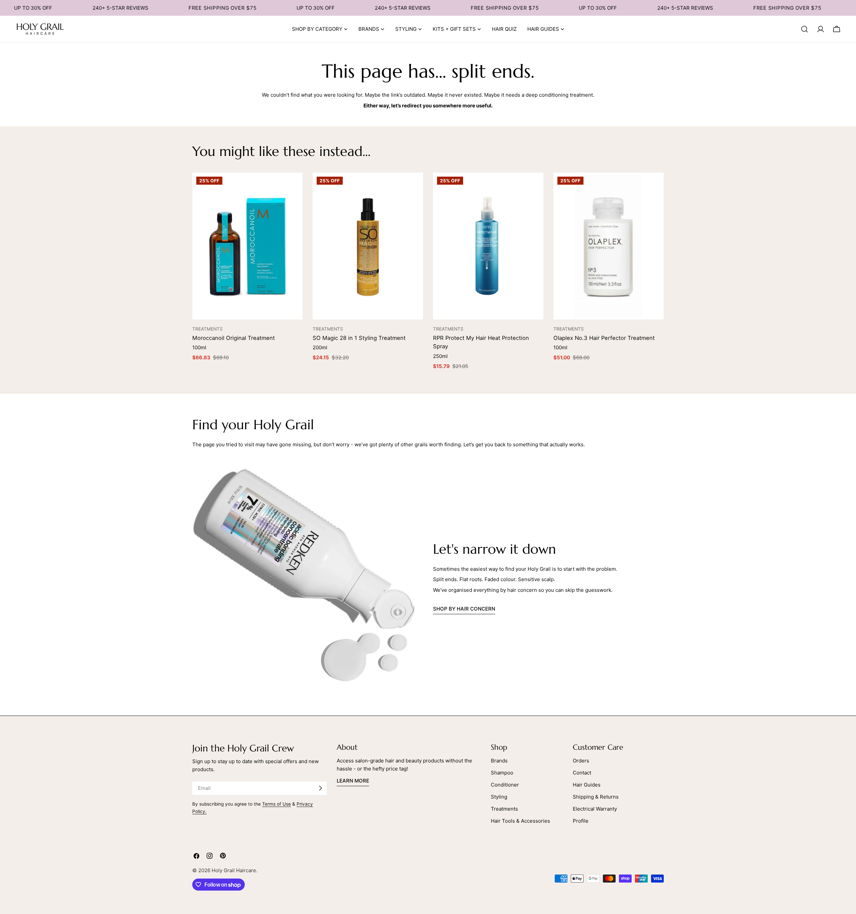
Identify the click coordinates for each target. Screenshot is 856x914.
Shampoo (502, 772)
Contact (582, 772)
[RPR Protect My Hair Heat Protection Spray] (488, 246)
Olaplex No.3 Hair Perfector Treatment (604, 338)
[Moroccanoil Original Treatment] (247, 246)
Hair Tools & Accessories (520, 821)
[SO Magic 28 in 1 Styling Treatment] (368, 246)
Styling (499, 797)
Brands (499, 760)
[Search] (804, 29)
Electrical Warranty (595, 809)
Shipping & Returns (596, 797)
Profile (580, 821)
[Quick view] (294, 186)
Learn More (353, 781)
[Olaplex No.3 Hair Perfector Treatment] (608, 246)
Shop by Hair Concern (464, 609)
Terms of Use (276, 804)
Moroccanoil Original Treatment (233, 338)
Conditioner (505, 785)
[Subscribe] (320, 788)
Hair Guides (587, 785)
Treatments (504, 809)
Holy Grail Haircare (234, 870)
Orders (581, 760)
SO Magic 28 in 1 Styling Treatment (359, 338)
